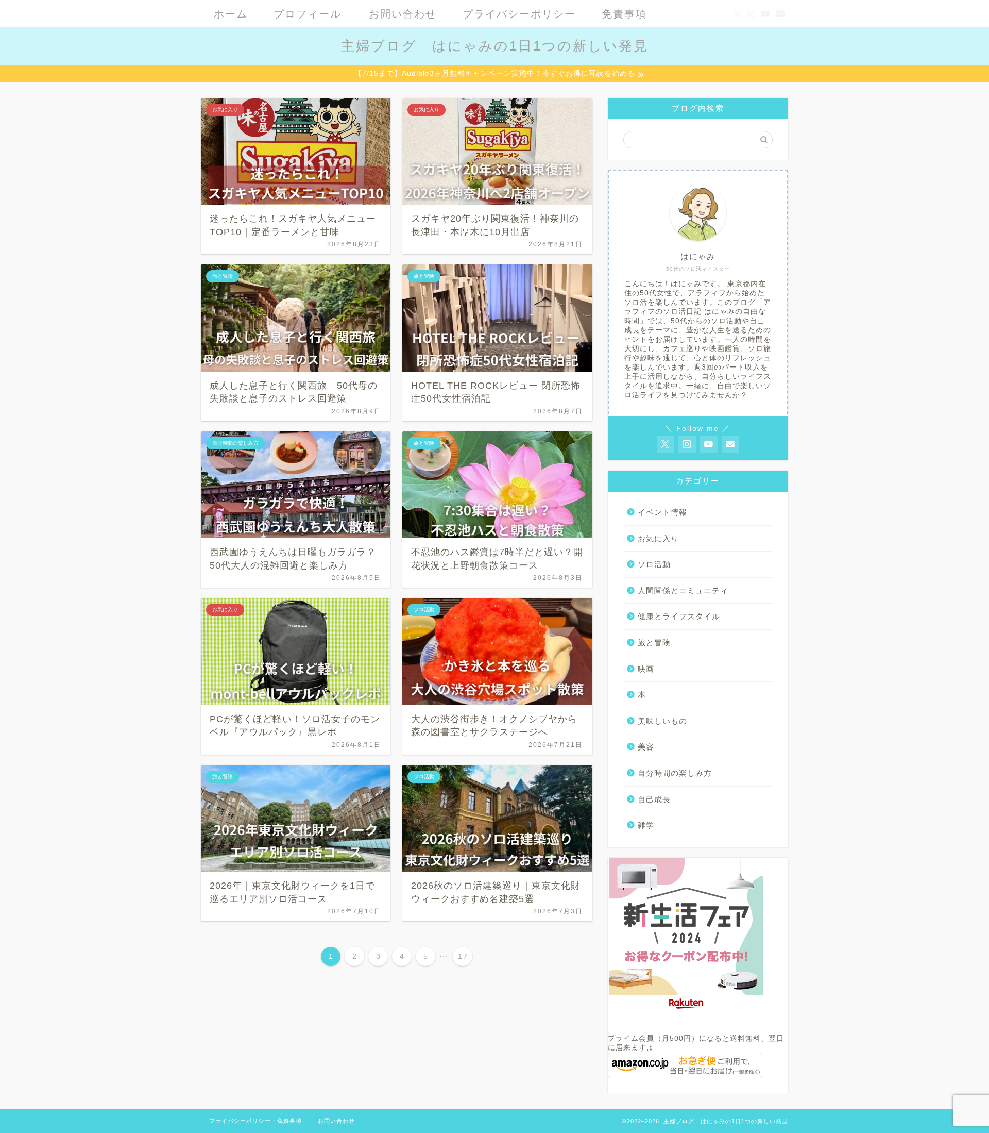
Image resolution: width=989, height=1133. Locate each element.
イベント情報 (662, 512)
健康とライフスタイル (679, 616)
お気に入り (658, 538)
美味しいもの (662, 721)
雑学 (646, 825)
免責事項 (624, 14)
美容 (646, 746)
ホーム (231, 14)
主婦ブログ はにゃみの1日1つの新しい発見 (495, 46)
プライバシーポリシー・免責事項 (255, 1121)
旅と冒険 (654, 642)
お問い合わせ (403, 14)
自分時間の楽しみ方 (675, 773)
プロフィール (308, 14)
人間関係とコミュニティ (683, 590)
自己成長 (654, 799)
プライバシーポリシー (519, 14)
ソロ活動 (654, 564)
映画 (646, 668)
